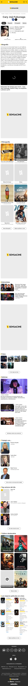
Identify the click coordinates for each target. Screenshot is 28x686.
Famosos (6, 13)
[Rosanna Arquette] (5, 448)
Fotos (3, 354)
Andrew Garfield (14, 514)
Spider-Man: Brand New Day (23, 599)
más (21, 28)
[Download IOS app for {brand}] (12, 658)
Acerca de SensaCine (6, 673)
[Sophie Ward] (5, 460)
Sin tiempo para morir (21, 223)
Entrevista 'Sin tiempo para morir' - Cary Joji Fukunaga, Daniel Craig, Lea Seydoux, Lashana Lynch (21, 287)
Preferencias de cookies (14, 676)
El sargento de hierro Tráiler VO (21, 568)
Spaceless (7, 223)
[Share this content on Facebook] (13, 19)
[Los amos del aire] (20, 193)
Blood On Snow (7, 182)
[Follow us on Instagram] (16, 650)
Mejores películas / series (20, 228)
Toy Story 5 (8, 610)
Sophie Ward (13, 455)
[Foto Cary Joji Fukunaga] (4, 359)
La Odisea (8, 598)
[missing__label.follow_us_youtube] (4, 650)
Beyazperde (21, 666)
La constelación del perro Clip (7, 551)
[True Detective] (20, 152)
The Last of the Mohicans (7, 161)
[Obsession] (16, 612)
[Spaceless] (7, 213)
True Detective (20, 161)
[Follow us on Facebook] (8, 650)
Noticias (4, 377)
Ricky (20, 182)
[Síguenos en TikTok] (20, 650)
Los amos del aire (21, 202)
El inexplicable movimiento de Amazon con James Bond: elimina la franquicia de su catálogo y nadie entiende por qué (20, 422)
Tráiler (7, 608)
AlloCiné (3, 666)
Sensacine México (18, 668)
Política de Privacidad (8, 674)
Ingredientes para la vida (7, 202)
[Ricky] (20, 172)
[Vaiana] (3, 624)
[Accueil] (13, 2)
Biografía (4, 44)
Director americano (16, 13)
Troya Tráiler (7, 568)
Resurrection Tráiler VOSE (20, 551)
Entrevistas (5, 282)
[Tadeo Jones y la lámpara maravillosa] (16, 624)
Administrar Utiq (16, 674)
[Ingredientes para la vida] (7, 193)
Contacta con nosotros (15, 673)
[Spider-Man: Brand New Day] (16, 600)
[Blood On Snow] (7, 172)
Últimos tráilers (14, 591)
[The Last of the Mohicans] (7, 152)
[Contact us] (24, 650)
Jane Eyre (13, 456)
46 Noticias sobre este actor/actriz (14, 433)
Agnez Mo (13, 489)
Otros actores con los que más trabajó (14, 482)
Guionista (17, 28)
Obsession (22, 610)
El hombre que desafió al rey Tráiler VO (7, 586)
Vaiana (7, 621)
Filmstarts (11, 666)
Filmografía (5, 142)
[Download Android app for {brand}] (16, 658)
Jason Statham (14, 501)
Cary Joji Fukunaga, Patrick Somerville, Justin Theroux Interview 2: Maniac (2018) (21, 295)
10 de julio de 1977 (19, 31)
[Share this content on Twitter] (16, 19)
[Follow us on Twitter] (12, 650)
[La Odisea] (3, 600)
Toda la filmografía (6, 228)
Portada (2, 13)
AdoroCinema (5, 668)
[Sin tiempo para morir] (20, 213)
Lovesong (12, 444)
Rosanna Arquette (14, 442)
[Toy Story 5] (3, 612)
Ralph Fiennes (14, 468)
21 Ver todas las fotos (14, 372)
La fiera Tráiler (21, 586)
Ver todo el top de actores (14, 528)
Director (10, 13)
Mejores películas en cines (14, 638)
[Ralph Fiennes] (5, 473)
